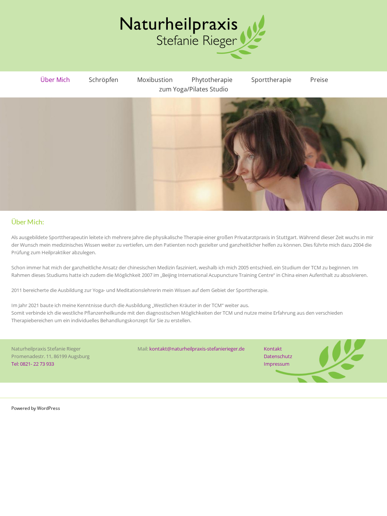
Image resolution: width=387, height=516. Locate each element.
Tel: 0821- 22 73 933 (32, 363)
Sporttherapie (271, 80)
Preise (319, 80)
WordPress (48, 408)
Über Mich (55, 80)
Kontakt (273, 348)
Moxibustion (155, 80)
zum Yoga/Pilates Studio (193, 89)
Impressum (276, 363)
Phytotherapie (212, 80)
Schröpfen (103, 80)
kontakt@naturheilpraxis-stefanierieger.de (197, 348)
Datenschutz (278, 356)
